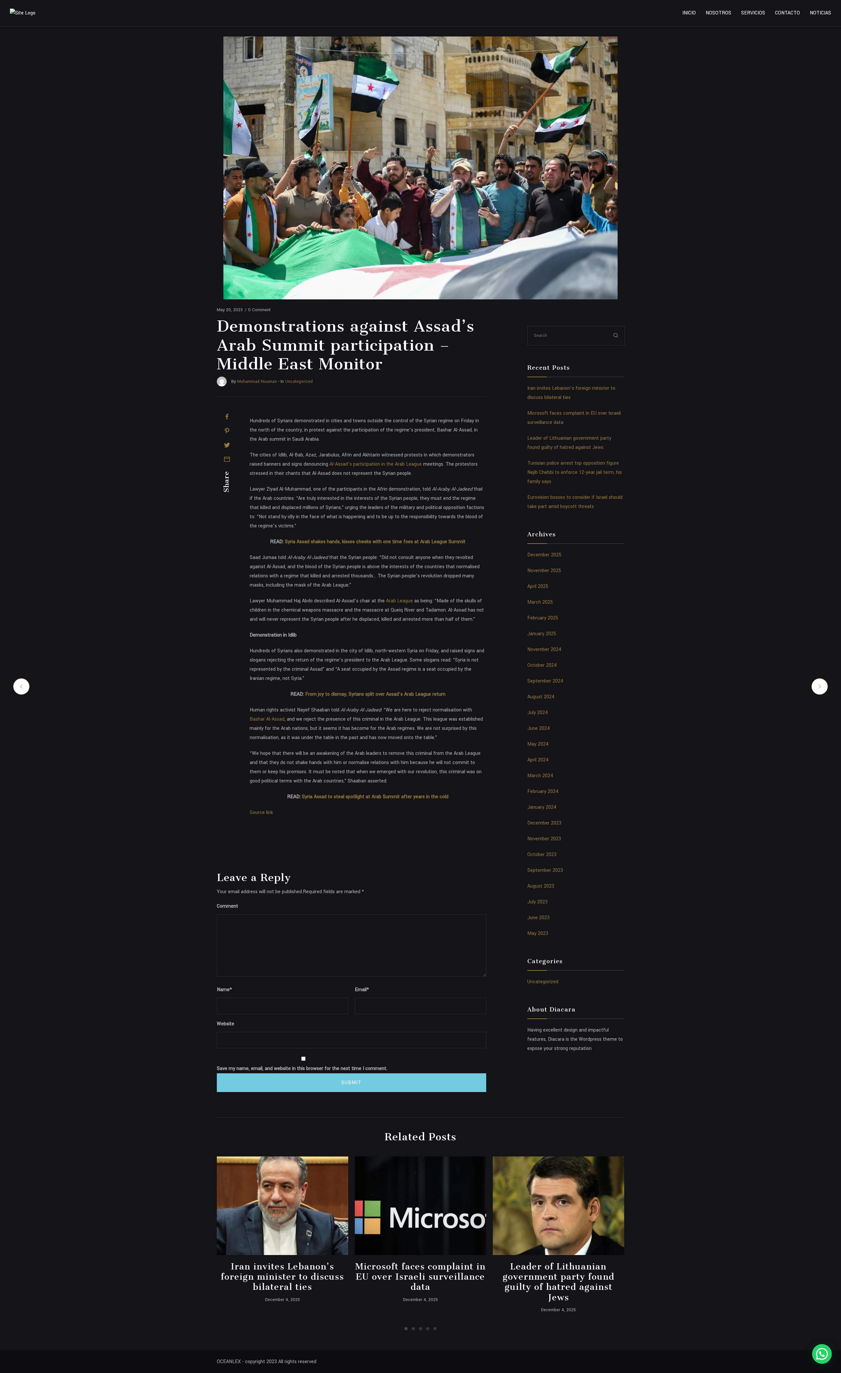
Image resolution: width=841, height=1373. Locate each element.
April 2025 (537, 586)
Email (362, 989)
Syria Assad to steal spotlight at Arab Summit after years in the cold (375, 796)
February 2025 (542, 618)
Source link (261, 812)
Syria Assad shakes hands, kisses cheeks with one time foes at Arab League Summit (375, 541)
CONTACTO (787, 13)
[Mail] (227, 459)
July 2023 (537, 901)
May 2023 (537, 933)
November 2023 (544, 838)
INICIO (689, 13)
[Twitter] (227, 445)
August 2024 (541, 696)
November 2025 (544, 570)
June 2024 (538, 728)
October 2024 (542, 665)
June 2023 (538, 917)
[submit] (616, 335)
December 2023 (544, 823)
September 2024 (545, 681)
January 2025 (541, 633)
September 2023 (545, 870)
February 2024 (542, 791)
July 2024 (537, 712)
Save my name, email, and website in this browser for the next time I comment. (302, 1068)
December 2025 (544, 554)
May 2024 (538, 744)
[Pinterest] (227, 431)
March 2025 (540, 602)
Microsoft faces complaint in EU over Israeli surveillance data (420, 1276)
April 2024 (538, 759)
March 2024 (540, 775)
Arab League (399, 600)
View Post (282, 1205)
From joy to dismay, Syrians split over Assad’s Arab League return (375, 694)
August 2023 (540, 886)
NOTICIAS (820, 13)
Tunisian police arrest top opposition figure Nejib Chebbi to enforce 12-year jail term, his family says (574, 472)
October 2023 (542, 854)
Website (225, 1023)
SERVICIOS (753, 13)
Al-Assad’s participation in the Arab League (376, 464)
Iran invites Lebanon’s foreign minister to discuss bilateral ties (282, 1276)
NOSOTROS (718, 13)
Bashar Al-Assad (267, 719)
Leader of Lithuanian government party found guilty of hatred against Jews (558, 1281)
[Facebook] (227, 417)
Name (224, 989)
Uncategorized (542, 981)
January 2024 (542, 807)
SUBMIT (351, 1082)
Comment (227, 906)
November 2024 (544, 649)
